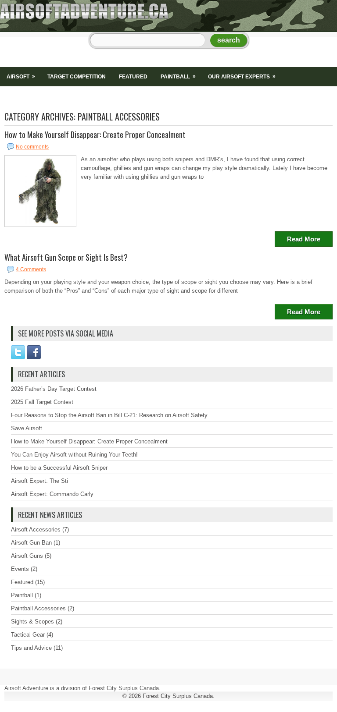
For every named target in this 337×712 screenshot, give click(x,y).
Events (20, 569)
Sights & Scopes (30, 96)
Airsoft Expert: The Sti (39, 481)
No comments (32, 147)
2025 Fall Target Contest (42, 402)
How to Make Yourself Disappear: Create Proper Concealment (95, 134)
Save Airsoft (26, 428)
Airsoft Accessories (36, 529)
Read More (303, 239)
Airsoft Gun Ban (31, 542)
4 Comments (31, 269)
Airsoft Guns (27, 556)
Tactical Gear (28, 634)
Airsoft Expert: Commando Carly (52, 494)
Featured (133, 77)
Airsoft (21, 76)
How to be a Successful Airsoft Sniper (59, 467)
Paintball (178, 76)
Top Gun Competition (191, 96)
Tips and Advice (124, 96)
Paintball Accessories (38, 608)
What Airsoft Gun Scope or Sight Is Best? (66, 257)
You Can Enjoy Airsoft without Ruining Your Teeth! (74, 454)
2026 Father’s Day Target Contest (54, 389)
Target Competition (76, 77)
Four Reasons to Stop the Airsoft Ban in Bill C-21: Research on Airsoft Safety (109, 415)
